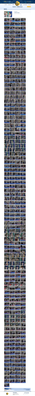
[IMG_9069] (23, 198)
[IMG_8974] (12, 113)
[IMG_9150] (17, 267)
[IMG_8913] (12, 56)
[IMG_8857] (6, 20)
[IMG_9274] (23, 369)
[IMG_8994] (17, 129)
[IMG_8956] (12, 97)
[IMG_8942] (12, 81)
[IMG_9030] (6, 162)
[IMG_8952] (6, 93)
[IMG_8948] (12, 89)
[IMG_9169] (12, 280)
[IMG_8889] (23, 32)
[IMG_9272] (17, 369)
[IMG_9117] (23, 243)
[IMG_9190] (17, 296)
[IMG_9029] (17, 158)
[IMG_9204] (6, 312)
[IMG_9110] (23, 235)
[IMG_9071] (12, 202)
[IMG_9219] (12, 324)
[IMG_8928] (6, 73)
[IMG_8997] (6, 133)
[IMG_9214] (12, 320)
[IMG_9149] (12, 267)
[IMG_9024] (17, 154)
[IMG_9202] (17, 308)
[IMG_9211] (17, 316)
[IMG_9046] (6, 178)
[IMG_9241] (12, 344)
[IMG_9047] (12, 178)
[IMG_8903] (23, 44)
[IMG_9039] (12, 170)
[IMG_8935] (23, 77)
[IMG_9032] (12, 162)
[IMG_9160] (6, 271)
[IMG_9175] (17, 284)
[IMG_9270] (23, 365)
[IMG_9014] (23, 142)
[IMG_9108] (17, 235)
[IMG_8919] (23, 60)
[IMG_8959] (17, 97)
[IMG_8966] (6, 105)
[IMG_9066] (6, 198)
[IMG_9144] (6, 263)
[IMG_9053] (23, 182)
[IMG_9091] (23, 219)
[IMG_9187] (12, 296)
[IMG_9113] (6, 243)
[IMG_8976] (6, 117)
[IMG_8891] (12, 36)
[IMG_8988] (6, 129)
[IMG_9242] (23, 344)
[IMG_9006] (6, 137)
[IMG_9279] (6, 377)
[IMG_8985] (12, 125)
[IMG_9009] (17, 137)
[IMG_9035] (17, 166)
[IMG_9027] (6, 158)
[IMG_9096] (17, 223)
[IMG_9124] (6, 251)
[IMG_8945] (12, 85)
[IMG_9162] (17, 271)
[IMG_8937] (17, 81)
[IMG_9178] (12, 288)
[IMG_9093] (23, 223)
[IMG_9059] (12, 190)
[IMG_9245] (17, 349)
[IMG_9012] (6, 146)
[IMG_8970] (17, 109)
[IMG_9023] (12, 154)
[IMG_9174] (12, 284)
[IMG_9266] (6, 365)
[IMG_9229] (6, 336)
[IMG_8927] (23, 68)
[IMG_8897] (6, 40)
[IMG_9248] (6, 353)
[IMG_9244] (12, 349)
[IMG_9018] (23, 146)
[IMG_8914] (17, 56)
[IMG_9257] (6, 361)
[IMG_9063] (12, 194)
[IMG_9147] (23, 263)
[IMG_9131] (12, 255)
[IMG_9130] (23, 251)
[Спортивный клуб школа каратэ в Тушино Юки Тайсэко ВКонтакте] (27, 6)
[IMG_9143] (23, 259)
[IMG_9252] (12, 357)
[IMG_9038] (23, 166)
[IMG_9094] (12, 223)
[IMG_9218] (17, 324)
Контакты (29, 4)
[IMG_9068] (17, 198)
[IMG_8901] (17, 44)
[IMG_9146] (17, 263)
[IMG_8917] (6, 60)
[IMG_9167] (23, 275)
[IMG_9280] (12, 377)
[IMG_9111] (12, 239)
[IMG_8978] (12, 117)
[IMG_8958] (23, 97)
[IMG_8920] (12, 64)
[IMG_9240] (17, 344)
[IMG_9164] (6, 275)
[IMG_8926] (17, 68)
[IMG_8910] (23, 52)
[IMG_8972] (17, 113)
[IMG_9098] (17, 227)
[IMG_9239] (6, 344)
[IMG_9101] (23, 227)
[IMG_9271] (6, 369)
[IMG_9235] (17, 340)
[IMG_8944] (6, 85)
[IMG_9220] (23, 324)
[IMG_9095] (6, 227)
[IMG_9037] (6, 170)
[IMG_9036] (6, 166)
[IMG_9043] (12, 174)
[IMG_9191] (12, 300)
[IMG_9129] (6, 255)
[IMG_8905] (17, 48)
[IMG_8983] (12, 121)
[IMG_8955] (17, 93)
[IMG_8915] (23, 56)
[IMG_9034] (23, 162)
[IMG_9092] (6, 223)
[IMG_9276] (12, 373)
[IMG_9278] (23, 373)
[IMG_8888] (6, 36)
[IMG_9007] (12, 137)
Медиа (4, 10)
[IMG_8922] (17, 64)
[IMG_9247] (12, 353)
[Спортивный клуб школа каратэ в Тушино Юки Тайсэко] (17, 3)
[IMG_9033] (17, 162)
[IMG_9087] (12, 215)
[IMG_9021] (23, 150)
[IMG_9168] (6, 280)
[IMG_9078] (6, 211)
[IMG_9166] (17, 275)
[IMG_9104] (17, 231)
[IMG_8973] (6, 113)
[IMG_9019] (12, 150)
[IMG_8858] (23, 20)
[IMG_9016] (17, 146)
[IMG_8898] (23, 40)
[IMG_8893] (23, 36)
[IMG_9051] (12, 182)
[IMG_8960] (6, 101)
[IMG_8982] (23, 121)
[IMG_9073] (17, 202)
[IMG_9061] (23, 190)
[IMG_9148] (6, 267)
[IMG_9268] (12, 365)
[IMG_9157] (23, 267)
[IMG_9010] (6, 142)
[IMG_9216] (23, 320)
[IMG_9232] (23, 336)
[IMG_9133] (23, 255)
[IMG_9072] (23, 202)
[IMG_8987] (23, 125)
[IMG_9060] (17, 190)
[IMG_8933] (12, 77)
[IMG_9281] (23, 377)
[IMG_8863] (17, 24)
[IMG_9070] (6, 202)
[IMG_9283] (6, 381)
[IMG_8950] (23, 89)
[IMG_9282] (17, 377)
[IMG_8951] (17, 89)
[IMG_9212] (23, 316)
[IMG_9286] (23, 381)
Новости (9, 4)
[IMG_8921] (6, 64)
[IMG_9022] (6, 154)
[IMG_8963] (17, 105)
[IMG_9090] (17, 219)
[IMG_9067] (12, 198)
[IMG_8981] (6, 121)
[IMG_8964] (23, 101)
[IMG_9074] (6, 206)
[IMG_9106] (6, 235)
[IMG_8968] (6, 109)
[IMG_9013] (17, 142)
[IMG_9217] (6, 324)
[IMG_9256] (23, 357)
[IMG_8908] (12, 52)
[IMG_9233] (6, 340)
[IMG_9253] (6, 357)
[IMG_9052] (17, 182)
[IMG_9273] (12, 369)
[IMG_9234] (12, 340)
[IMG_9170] (17, 280)
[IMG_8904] (12, 48)
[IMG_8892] (17, 36)
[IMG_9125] (12, 251)
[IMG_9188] (23, 296)
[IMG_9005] (23, 133)
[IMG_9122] (17, 247)
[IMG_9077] (23, 206)
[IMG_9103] (23, 231)
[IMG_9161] (12, 271)
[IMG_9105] (6, 231)
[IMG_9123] (23, 247)
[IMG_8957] (6, 97)
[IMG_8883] (23, 28)
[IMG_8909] (17, 52)
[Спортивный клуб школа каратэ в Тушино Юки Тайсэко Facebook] (29, 6)
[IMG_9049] (23, 178)
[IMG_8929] (12, 73)
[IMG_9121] (12, 247)
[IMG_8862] (17, 20)
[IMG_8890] (17, 32)
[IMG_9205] (17, 312)
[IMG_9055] (12, 186)
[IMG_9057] (23, 186)
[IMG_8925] (12, 68)
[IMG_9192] (17, 300)
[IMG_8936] (6, 81)
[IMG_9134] (6, 259)
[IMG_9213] (6, 320)
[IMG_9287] (6, 385)
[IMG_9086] (23, 215)
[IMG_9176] (23, 284)
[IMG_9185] (23, 292)
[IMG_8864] (23, 24)
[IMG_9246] (23, 349)
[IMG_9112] (17, 239)
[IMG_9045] (23, 174)
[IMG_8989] (12, 129)
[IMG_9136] (17, 259)
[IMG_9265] (12, 361)
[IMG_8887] (12, 32)
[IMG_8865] (6, 28)
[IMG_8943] (23, 81)
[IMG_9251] (23, 353)
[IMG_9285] (12, 381)
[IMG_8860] (6, 24)
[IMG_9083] (6, 215)
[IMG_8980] (17, 121)
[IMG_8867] (12, 28)
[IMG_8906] (23, 48)
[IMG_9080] (17, 211)
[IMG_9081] (23, 211)
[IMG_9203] (23, 308)
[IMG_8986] (17, 125)
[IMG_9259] (17, 361)
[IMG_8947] (23, 85)
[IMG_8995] (23, 129)
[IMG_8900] (12, 44)
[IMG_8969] (12, 109)
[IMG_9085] (12, 219)
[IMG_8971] (23, 109)
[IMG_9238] (23, 340)
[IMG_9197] (12, 304)
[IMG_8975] (23, 113)
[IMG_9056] (17, 186)
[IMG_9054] (6, 186)
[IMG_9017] (6, 150)
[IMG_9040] (17, 170)
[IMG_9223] (17, 328)
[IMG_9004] (17, 133)
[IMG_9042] (6, 174)
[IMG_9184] (12, 292)
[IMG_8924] (6, 68)
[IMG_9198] (23, 304)
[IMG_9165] (12, 275)
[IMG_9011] (12, 142)
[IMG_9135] (12, 259)
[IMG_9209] (6, 316)
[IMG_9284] (17, 381)
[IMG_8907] (6, 52)
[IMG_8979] (23, 117)
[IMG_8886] (6, 32)
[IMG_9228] (23, 332)
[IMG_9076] (17, 206)
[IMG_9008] (23, 137)
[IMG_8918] (17, 60)
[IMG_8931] (17, 73)
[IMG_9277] (17, 373)
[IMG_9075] (12, 206)
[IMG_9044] (17, 174)
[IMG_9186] (6, 296)
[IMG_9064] (17, 194)
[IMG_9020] (17, 150)
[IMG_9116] (17, 243)
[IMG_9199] (6, 308)
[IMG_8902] (6, 48)
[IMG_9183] (17, 292)
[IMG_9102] (12, 231)
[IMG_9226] (12, 332)
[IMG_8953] (12, 93)
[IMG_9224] (23, 328)
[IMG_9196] (17, 304)
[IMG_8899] (6, 44)
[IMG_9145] (12, 263)
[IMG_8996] (12, 133)
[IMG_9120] (6, 247)
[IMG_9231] (17, 336)
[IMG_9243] (6, 349)
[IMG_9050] (6, 182)
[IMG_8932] (6, 77)
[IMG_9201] (12, 308)
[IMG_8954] (23, 93)
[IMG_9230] (12, 336)
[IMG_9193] (6, 300)
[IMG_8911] (6, 56)
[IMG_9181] (17, 288)
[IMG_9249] (17, 353)
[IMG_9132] (17, 255)
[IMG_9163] (23, 271)
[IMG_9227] (17, 332)
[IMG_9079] (12, 211)
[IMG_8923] (23, 64)
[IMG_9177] (6, 288)
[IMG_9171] (23, 280)
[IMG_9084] (17, 215)
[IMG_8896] (17, 40)
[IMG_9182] (6, 292)
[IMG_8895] (12, 40)
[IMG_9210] (12, 316)
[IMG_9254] (17, 357)
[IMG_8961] (12, 101)
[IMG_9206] (12, 312)
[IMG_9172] (6, 284)
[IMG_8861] (12, 20)
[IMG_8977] (17, 117)
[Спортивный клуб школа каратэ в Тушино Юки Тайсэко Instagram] (30, 6)
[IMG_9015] (12, 146)
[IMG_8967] (23, 105)
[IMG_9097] (12, 227)
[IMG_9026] (23, 158)
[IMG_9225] (6, 332)
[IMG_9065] (23, 194)
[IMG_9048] (17, 178)
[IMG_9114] (23, 239)
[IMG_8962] (17, 101)
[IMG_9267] (23, 361)
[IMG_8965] (12, 105)
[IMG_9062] (6, 194)
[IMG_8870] (17, 28)
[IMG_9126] (17, 251)
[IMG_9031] (12, 166)
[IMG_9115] (12, 243)
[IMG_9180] (23, 288)
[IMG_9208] (23, 312)
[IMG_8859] (12, 24)
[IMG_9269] (17, 365)
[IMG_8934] (17, 77)
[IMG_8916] (12, 60)
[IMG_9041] (23, 170)
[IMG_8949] (6, 89)
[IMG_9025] (23, 154)
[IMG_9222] (6, 328)
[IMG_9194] (23, 300)
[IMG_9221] (12, 328)
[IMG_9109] (6, 239)
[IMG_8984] (6, 125)
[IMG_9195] (6, 304)
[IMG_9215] (17, 320)
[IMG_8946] (17, 85)
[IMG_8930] (23, 73)
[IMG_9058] (6, 190)
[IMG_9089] (6, 219)
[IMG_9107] (12, 235)
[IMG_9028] (12, 158)
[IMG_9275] (6, 373)
